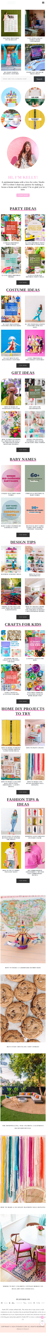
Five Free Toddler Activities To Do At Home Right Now (35, 694)
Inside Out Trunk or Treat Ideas (34, 73)
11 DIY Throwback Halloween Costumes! (35, 358)
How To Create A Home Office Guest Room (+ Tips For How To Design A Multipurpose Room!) (35, 609)
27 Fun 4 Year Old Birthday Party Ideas (35, 276)
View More (23, 282)
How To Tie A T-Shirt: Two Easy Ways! (11, 871)
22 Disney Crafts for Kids (35, 659)
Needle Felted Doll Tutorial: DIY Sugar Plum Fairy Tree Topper (35, 441)
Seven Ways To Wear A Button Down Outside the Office (11, 838)
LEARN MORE (23, 195)
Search (39, 79)
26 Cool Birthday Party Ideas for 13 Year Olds (35, 243)
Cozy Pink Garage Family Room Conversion (34, 40)
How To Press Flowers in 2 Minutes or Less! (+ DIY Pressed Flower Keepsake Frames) (11, 442)
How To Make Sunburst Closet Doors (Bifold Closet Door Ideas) (11, 749)
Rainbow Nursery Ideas (11, 574)
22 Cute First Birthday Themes (11, 276)
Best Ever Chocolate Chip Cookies (23, 1047)
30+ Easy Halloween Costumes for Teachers (11, 324)
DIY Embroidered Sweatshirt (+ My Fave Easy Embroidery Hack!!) (35, 873)
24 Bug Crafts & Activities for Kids (11, 693)
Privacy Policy (23, 1329)
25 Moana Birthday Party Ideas (11, 243)
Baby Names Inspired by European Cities (11, 526)
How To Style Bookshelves (35, 575)
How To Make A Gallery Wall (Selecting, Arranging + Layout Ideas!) (11, 784)
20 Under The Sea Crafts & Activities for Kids (11, 660)
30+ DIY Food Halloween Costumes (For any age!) (35, 325)
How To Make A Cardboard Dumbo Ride (23, 968)
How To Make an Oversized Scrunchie (11, 407)
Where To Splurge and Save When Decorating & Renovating (11, 608)
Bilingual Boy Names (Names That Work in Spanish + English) (35, 527)
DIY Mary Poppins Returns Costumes (11, 73)
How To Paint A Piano (35, 748)
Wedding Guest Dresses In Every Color (35, 837)
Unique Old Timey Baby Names (11, 494)
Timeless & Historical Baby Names (34, 494)
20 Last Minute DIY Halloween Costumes (11, 358)
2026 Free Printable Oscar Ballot (11, 39)
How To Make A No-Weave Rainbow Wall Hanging (35, 783)
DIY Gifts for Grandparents (35, 407)
